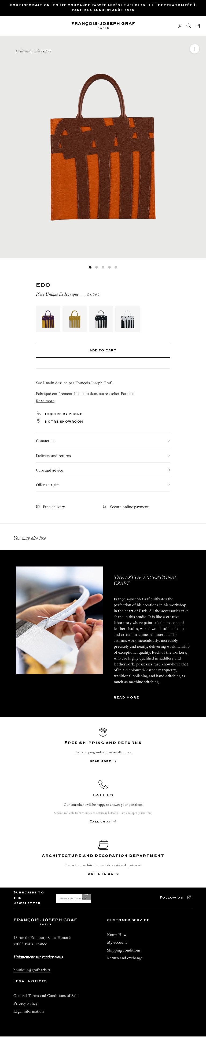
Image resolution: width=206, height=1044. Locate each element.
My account (117, 942)
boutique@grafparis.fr (31, 969)
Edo (37, 51)
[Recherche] (188, 26)
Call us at (101, 821)
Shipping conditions (124, 950)
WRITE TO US (101, 874)
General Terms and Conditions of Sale (45, 995)
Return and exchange (125, 958)
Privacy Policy (25, 1003)
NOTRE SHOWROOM (63, 422)
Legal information (28, 1011)
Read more (126, 697)
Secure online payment (129, 506)
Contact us (45, 440)
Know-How (116, 934)
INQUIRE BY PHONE (63, 414)
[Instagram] (191, 897)
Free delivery (54, 506)
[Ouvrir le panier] (198, 26)
